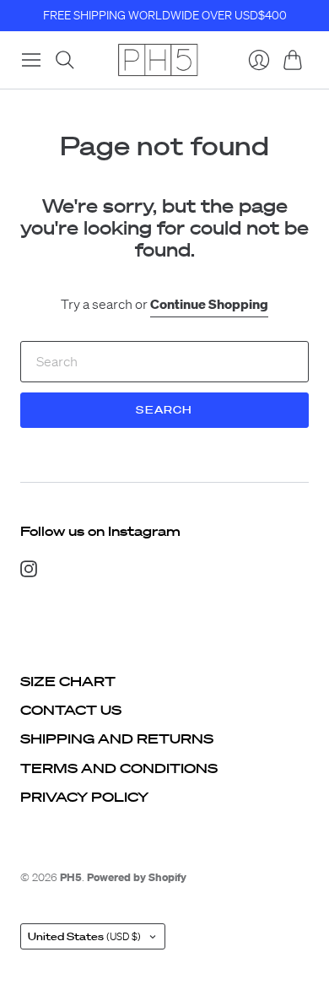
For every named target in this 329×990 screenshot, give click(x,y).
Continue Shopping (209, 303)
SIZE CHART (68, 681)
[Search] (65, 60)
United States (84, 936)
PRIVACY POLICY (84, 796)
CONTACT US (70, 709)
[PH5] (158, 59)
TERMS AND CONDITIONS (119, 768)
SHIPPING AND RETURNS (116, 738)
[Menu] (31, 60)
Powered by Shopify (136, 877)
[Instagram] (28, 572)
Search (164, 410)
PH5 (71, 877)
